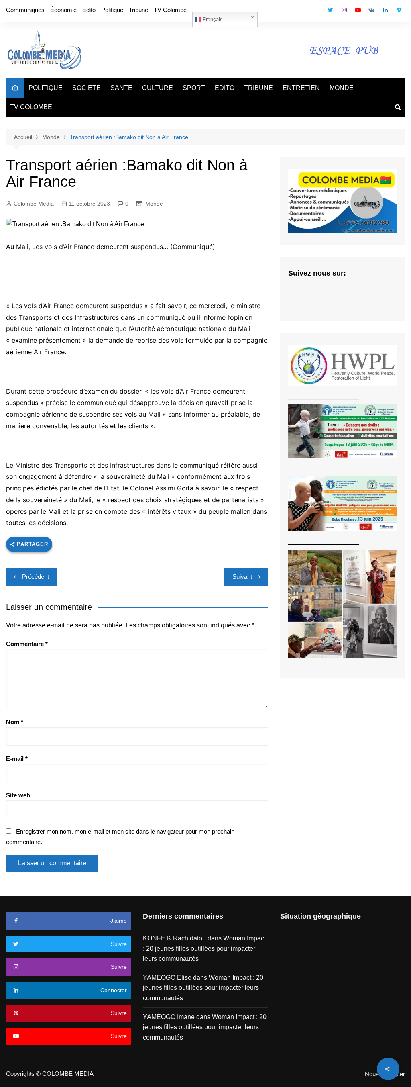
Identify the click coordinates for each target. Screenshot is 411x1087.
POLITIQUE (45, 87)
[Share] (388, 1069)
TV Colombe (170, 9)
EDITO (224, 87)
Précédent (35, 576)
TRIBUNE (258, 87)
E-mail (17, 758)
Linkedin (385, 10)
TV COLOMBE (31, 107)
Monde (154, 203)
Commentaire (27, 643)
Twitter (331, 10)
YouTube (358, 10)
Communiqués (25, 9)
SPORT (194, 87)
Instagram (344, 10)
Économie (63, 9)
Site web (18, 795)
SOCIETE (86, 87)
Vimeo (399, 10)
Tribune (138, 9)
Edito (89, 9)
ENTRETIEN (301, 87)
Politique (112, 9)
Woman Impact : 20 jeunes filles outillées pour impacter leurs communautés (204, 948)
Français (212, 19)
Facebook (317, 12)
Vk (372, 10)
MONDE (342, 87)
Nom (14, 722)
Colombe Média (34, 203)
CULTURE (157, 87)
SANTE (121, 87)
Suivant (242, 576)
